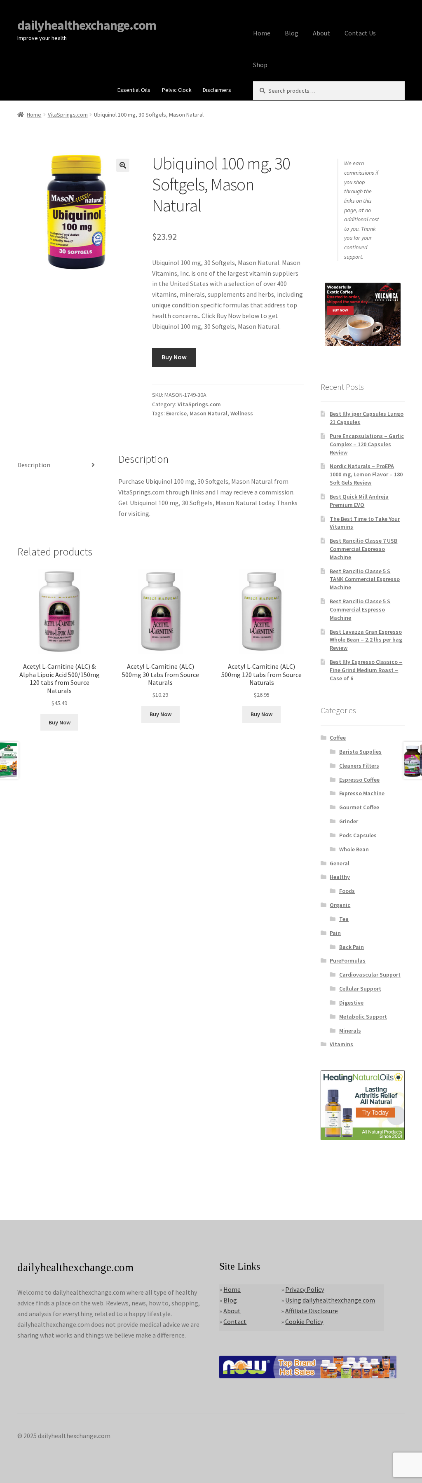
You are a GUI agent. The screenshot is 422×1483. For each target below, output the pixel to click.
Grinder (348, 821)
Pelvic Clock (177, 90)
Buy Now (174, 357)
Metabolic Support (363, 1016)
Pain (335, 933)
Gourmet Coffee (359, 807)
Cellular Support (360, 988)
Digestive (351, 1002)
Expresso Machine (361, 793)
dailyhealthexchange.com (86, 25)
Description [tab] (33, 465)
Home (261, 33)
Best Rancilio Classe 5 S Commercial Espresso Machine (360, 609)
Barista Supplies (360, 751)
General (339, 863)
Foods (347, 891)
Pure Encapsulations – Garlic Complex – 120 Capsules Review (367, 444)
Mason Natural (208, 413)
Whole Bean (354, 849)
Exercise (176, 413)
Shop (260, 65)
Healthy (340, 877)
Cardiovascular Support (370, 974)
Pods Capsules (358, 835)
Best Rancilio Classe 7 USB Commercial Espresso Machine (363, 549)
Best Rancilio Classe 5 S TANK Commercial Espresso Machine (365, 579)
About (321, 33)
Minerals (350, 1030)
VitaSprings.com (68, 114)
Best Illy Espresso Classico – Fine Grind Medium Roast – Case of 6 (366, 670)
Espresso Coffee (359, 779)
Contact (234, 1321)
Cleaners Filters (359, 765)
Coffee (338, 737)
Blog (291, 33)
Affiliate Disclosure (311, 1311)
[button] (122, 165)
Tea (344, 919)
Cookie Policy (304, 1321)
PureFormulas (348, 960)
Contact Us (360, 33)
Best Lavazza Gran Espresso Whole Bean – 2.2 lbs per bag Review (366, 640)
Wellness (241, 413)
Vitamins (341, 1044)
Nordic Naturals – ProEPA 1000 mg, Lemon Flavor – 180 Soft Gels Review (366, 474)
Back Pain (351, 947)
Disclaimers (217, 90)
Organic (340, 905)
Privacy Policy (304, 1289)
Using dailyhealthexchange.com (330, 1300)
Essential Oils (133, 90)
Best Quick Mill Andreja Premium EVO (359, 500)
